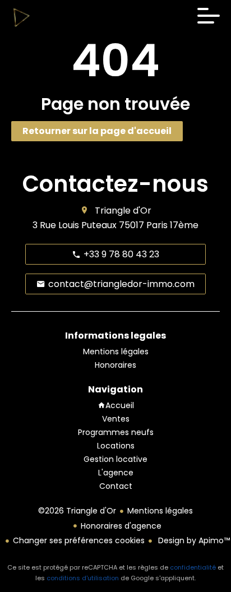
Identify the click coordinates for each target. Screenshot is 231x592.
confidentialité (193, 567)
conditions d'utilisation (83, 578)
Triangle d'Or (123, 210)
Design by (193, 540)
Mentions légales (160, 510)
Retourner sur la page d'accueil (97, 130)
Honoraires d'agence (121, 525)
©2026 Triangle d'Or (77, 510)
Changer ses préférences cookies (79, 540)
